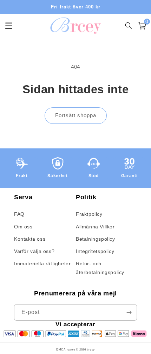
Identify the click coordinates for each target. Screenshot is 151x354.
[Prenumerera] (129, 312)
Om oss (23, 226)
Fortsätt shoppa (75, 115)
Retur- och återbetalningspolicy (100, 268)
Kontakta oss (29, 239)
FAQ (19, 214)
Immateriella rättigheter (42, 263)
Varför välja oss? (34, 251)
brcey (91, 349)
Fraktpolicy (89, 214)
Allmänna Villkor (95, 226)
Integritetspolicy (95, 251)
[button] (142, 25)
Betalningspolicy (95, 239)
